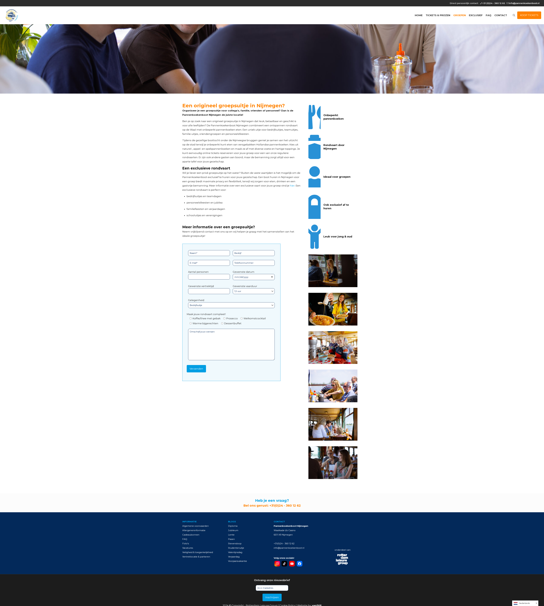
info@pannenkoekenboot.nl (524, 3)
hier (292, 185)
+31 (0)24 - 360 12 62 (493, 3)
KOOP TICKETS (529, 15)
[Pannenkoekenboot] (11, 15)
